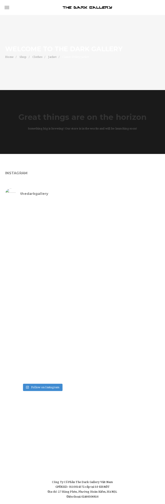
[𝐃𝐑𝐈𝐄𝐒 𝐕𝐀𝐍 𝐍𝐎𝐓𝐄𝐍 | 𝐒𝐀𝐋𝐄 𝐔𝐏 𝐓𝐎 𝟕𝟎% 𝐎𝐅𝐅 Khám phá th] (61, 237)
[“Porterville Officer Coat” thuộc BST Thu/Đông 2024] (23, 370)
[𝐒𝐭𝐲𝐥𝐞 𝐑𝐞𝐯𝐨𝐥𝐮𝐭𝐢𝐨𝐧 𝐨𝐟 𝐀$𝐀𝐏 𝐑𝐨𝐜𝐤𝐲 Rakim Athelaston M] (23, 237)
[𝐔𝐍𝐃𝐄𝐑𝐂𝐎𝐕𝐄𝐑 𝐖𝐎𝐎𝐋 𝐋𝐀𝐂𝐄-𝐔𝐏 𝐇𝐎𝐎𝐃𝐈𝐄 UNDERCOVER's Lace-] (61, 259)
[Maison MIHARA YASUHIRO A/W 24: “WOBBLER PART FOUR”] (61, 281)
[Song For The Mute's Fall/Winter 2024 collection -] (23, 303)
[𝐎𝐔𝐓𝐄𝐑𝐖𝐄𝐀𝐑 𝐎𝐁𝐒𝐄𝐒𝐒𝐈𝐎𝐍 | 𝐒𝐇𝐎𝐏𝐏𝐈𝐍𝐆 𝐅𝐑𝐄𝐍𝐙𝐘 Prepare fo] (61, 214)
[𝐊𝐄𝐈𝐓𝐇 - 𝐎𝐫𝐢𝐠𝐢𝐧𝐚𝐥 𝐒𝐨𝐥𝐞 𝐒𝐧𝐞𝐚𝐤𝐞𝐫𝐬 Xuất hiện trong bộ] (23, 259)
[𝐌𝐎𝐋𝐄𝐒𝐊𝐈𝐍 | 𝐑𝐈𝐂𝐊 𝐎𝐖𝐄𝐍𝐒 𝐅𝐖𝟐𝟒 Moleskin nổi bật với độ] (23, 326)
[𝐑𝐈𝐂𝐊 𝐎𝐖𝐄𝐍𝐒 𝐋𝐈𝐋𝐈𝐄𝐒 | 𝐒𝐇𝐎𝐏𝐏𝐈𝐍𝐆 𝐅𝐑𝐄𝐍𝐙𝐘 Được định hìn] (61, 348)
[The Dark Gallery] (82, 7)
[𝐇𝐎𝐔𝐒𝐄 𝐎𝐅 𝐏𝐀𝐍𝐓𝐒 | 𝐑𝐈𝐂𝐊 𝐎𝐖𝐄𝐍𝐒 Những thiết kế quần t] (23, 214)
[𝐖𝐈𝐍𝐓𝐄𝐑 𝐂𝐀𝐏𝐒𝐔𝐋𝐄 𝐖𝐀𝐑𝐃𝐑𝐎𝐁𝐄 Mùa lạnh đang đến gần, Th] (23, 348)
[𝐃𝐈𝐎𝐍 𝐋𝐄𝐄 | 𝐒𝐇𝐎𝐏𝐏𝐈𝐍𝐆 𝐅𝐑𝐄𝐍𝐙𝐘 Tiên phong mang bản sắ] (61, 303)
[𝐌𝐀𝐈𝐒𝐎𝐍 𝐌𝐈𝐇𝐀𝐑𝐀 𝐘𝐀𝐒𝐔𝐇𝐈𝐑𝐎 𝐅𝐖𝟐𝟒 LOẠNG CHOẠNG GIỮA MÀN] (61, 326)
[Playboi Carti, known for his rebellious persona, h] (23, 281)
